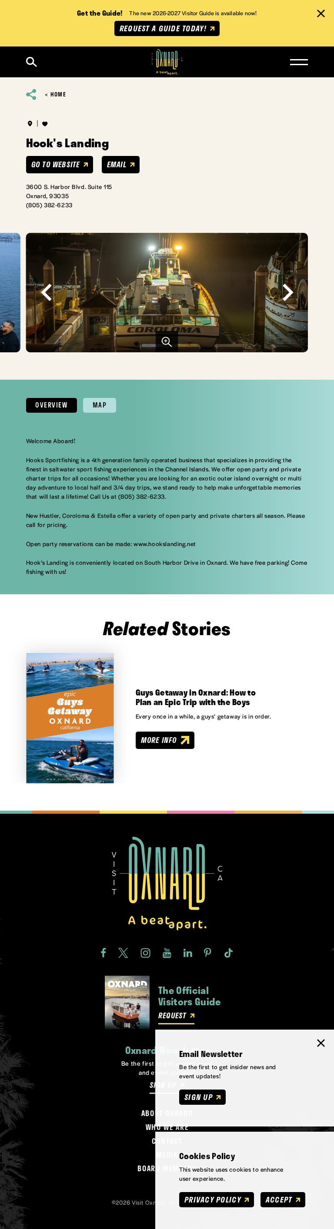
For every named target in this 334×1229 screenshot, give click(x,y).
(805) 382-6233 (49, 205)
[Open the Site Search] (31, 62)
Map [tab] (100, 405)
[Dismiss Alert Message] (321, 13)
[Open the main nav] (299, 62)
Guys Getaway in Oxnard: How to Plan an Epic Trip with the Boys (196, 697)
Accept (279, 1199)
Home (58, 94)
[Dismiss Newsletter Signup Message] (321, 1043)
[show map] (30, 123)
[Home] (167, 61)
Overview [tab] (51, 405)
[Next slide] (287, 292)
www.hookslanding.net (165, 544)
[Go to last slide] (46, 292)
